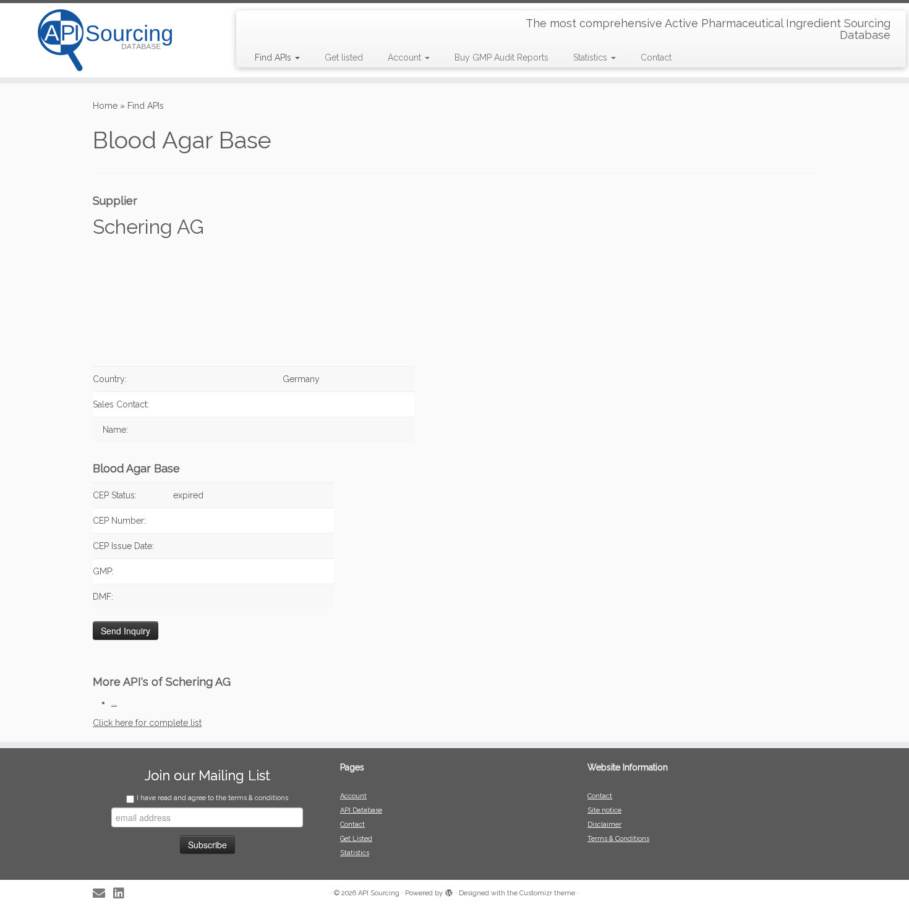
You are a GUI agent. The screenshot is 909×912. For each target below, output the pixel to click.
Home (105, 106)
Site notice (604, 810)
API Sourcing (378, 893)
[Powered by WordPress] (449, 891)
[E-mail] (103, 893)
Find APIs (274, 57)
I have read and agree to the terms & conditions (212, 798)
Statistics (591, 57)
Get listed (344, 57)
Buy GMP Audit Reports (501, 57)
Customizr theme (547, 893)
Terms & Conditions (618, 839)
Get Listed (356, 839)
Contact (656, 57)
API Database (361, 810)
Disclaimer (604, 824)
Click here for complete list (147, 723)
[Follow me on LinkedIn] (122, 893)
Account (406, 57)
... (114, 702)
